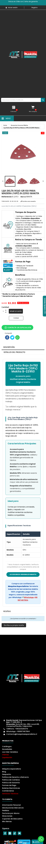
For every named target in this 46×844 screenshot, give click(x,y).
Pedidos (5, 810)
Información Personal (11, 805)
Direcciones (7, 816)
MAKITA (29, 196)
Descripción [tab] (9, 347)
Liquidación (7, 757)
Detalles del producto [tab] (14, 352)
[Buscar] (43, 100)
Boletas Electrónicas (11, 788)
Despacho (6, 774)
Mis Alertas (7, 821)
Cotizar (16, 318)
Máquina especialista (11, 769)
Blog (4, 771)
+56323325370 (21, 729)
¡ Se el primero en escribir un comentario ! (23, 618)
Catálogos (7, 746)
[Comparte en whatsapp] (17, 337)
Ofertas (5, 754)
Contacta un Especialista (19, 327)
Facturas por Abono (10, 813)
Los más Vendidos (10, 752)
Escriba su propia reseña (14, 625)
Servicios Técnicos (10, 793)
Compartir (7, 337)
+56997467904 (23, 731)
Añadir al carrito (16, 311)
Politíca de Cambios (11, 780)
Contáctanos (8, 791)
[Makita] (23, 54)
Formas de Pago (9, 785)
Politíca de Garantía (11, 782)
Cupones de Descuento (12, 819)
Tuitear (12, 337)
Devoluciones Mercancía (13, 808)
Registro (35, 7)
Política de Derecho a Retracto (15, 777)
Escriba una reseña (29, 201)
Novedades (7, 749)
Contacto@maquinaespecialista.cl (21, 734)
